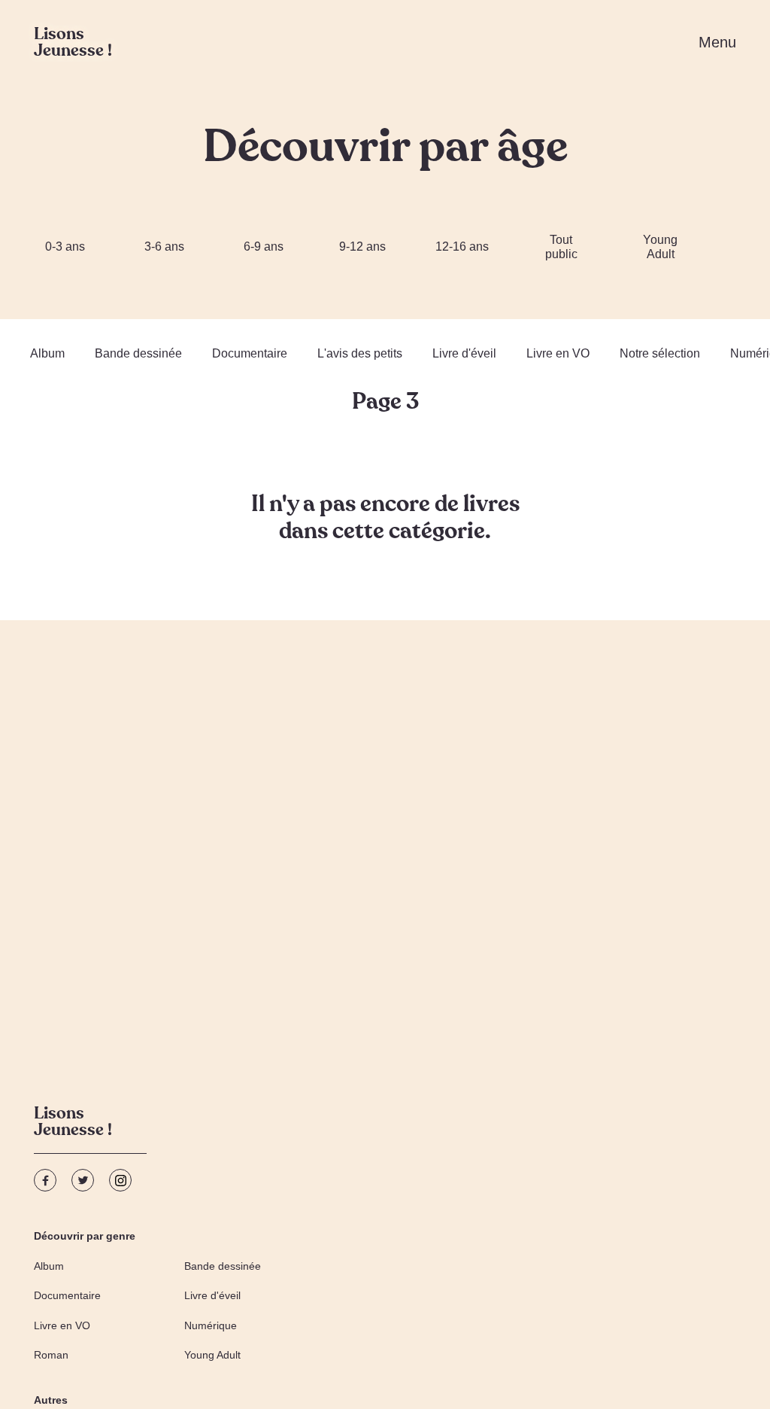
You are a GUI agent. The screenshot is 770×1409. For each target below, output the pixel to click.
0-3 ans (65, 246)
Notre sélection (660, 353)
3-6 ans (164, 246)
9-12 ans (362, 246)
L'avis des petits (359, 353)
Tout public (561, 246)
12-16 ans (462, 246)
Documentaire (249, 353)
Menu (717, 42)
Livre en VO (558, 353)
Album (47, 353)
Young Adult (660, 246)
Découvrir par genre (84, 1236)
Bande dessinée (138, 353)
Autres (51, 1400)
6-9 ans (263, 246)
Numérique (210, 1325)
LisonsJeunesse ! (73, 1123)
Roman (51, 1355)
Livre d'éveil (464, 353)
